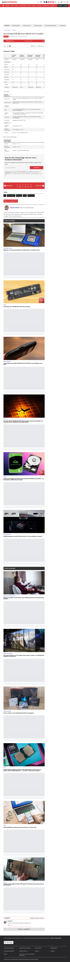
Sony (25, 195)
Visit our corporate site (55, 938)
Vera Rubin (62, 25)
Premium (60, 5)
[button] (65, 2)
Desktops (39, 5)
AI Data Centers (27, 25)
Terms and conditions (9, 948)
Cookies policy (54, 948)
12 (30, 186)
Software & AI (46, 5)
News (29, 5)
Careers (5, 954)
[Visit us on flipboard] (53, 2)
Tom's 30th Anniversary (50, 25)
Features (6, 36)
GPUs (16, 5)
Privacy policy (38, 948)
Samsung (19, 195)
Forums (65, 5)
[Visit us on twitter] (46, 2)
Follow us (34, 46)
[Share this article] (4, 46)
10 (25, 186)
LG (5, 195)
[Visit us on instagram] (49, 2)
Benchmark (31, 195)
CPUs (12, 5)
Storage (13, 30)
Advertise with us (23, 951)
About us (37, 951)
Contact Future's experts (25, 948)
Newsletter (42, 46)
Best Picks (7, 5)
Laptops (34, 5)
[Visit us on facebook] (44, 2)
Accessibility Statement (9, 951)
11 (28, 186)
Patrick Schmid (13, 36)
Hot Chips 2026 (15, 25)
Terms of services (21, 171)
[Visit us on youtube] (51, 2)
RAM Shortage (38, 25)
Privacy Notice (8, 172)
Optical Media (11, 195)
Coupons (52, 5)
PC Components (23, 5)
